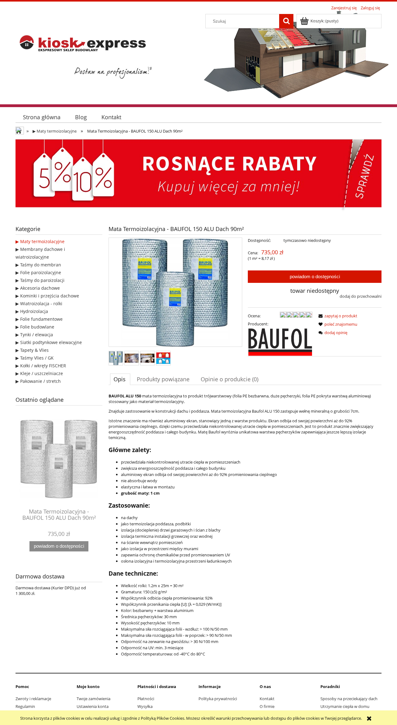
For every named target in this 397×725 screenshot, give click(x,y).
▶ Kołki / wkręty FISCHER (41, 366)
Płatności (145, 698)
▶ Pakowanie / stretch (38, 381)
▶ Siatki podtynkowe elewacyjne (49, 342)
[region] (198, 175)
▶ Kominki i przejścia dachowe (47, 296)
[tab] (120, 379)
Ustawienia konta (93, 706)
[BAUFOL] (280, 341)
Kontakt (267, 698)
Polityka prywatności (217, 698)
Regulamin (25, 706)
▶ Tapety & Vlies (32, 350)
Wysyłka (145, 706)
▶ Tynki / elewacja (34, 335)
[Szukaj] (286, 21)
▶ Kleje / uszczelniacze (39, 373)
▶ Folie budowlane (35, 327)
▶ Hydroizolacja (32, 311)
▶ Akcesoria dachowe (38, 288)
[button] (336, 316)
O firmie (267, 706)
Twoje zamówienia (93, 698)
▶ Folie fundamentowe (39, 319)
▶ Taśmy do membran (38, 265)
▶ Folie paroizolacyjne (38, 272)
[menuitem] (42, 117)
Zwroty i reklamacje (33, 698)
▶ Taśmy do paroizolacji (40, 280)
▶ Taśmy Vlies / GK (35, 358)
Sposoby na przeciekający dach (348, 698)
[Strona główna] (85, 58)
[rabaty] (198, 175)
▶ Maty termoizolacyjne (40, 241)
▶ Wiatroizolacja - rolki (39, 303)
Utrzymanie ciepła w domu (344, 706)
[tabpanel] (245, 530)
